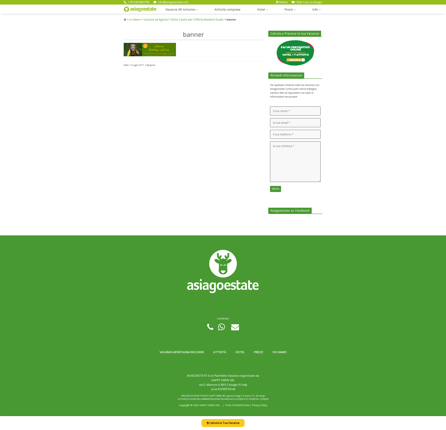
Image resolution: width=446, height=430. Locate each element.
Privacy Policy (259, 405)
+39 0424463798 (138, 2)
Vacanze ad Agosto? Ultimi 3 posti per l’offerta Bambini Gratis (183, 19)
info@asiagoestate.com (172, 2)
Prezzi (288, 9)
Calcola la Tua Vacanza (224, 423)
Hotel (261, 9)
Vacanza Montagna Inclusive (182, 352)
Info (315, 9)
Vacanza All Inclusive (180, 9)
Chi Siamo (279, 352)
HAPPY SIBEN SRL (209, 405)
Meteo (283, 2)
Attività (219, 352)
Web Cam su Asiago (309, 2)
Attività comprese (227, 9)
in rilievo (134, 19)
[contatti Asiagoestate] (223, 273)
